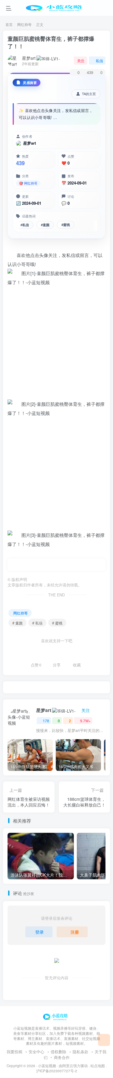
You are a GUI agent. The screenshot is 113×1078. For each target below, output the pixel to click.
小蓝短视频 (47, 1065)
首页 (9, 24)
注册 (75, 932)
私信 (99, 60)
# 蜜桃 (57, 622)
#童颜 (45, 224)
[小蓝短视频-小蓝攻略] (56, 1016)
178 (46, 720)
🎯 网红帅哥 (28, 183)
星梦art (29, 58)
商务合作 (62, 1057)
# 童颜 (17, 622)
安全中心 (36, 1051)
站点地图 (97, 1065)
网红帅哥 (24, 24)
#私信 (24, 224)
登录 (39, 932)
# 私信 (37, 622)
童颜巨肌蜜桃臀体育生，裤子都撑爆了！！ (51, 42)
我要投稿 (14, 1051)
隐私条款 (80, 1051)
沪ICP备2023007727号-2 (56, 1070)
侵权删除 (58, 1051)
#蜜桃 (65, 224)
